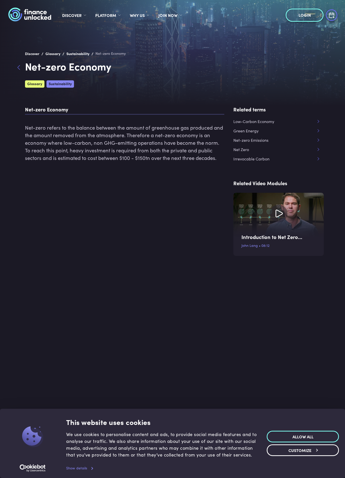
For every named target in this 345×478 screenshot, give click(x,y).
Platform (105, 15)
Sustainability (60, 83)
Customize (299, 450)
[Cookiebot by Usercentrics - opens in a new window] (33, 468)
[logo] (30, 15)
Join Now (168, 15)
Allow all (302, 436)
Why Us (137, 15)
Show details (76, 468)
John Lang (249, 245)
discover (72, 15)
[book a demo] (331, 14)
